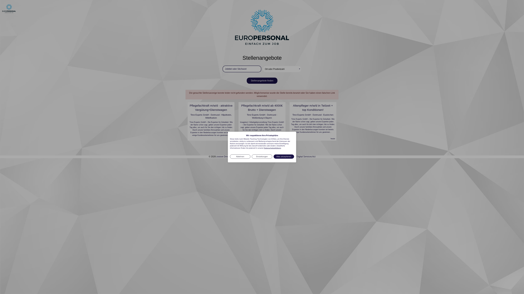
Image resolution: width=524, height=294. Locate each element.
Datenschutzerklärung (272, 148)
